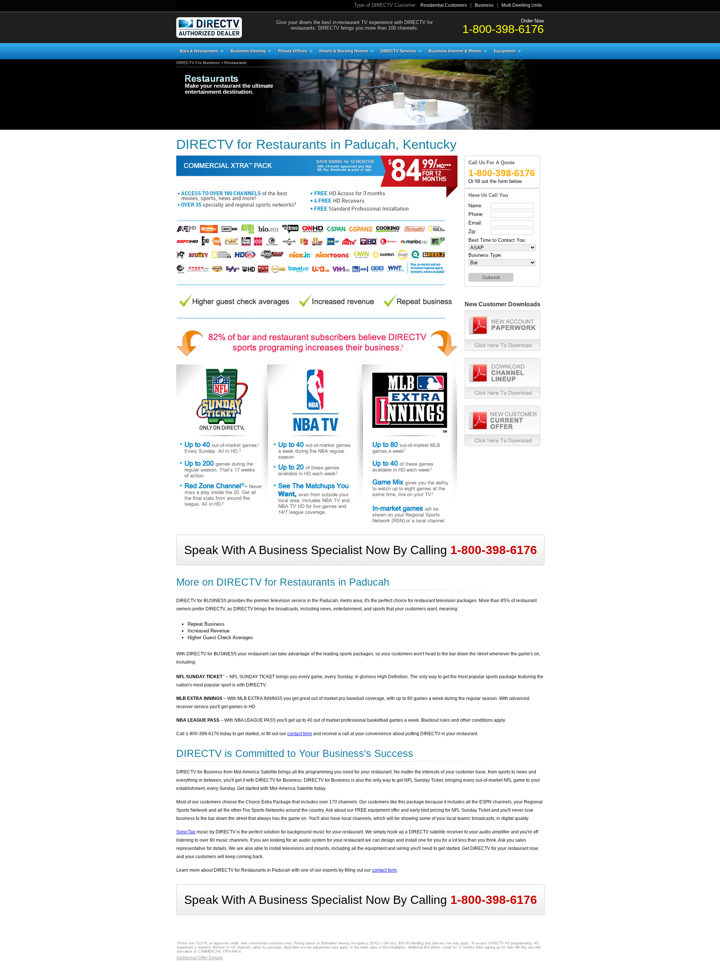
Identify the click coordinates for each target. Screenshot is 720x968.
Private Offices (292, 51)
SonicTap (185, 832)
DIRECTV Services (398, 51)
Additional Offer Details (199, 958)
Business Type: (485, 255)
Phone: (476, 214)
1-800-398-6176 (503, 28)
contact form (299, 733)
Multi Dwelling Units (521, 5)
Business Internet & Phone (455, 51)
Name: (475, 205)
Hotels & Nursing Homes (344, 51)
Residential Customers (443, 5)
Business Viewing (248, 51)
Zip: (472, 231)
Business (484, 5)
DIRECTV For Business (198, 62)
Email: (475, 223)
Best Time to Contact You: (497, 240)
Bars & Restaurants (199, 51)
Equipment (505, 51)
